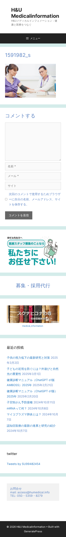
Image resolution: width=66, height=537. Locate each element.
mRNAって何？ (17, 408)
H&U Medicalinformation (35, 13)
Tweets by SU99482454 (23, 464)
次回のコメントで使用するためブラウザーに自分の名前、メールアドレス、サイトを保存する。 (35, 199)
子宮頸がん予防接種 (20, 402)
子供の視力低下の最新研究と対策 (28, 357)
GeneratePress (33, 531)
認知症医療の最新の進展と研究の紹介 (31, 425)
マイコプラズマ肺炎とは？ (24, 414)
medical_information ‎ (33, 326)
